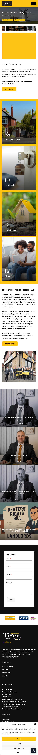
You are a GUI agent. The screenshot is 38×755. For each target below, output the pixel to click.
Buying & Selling (7, 666)
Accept (19, 739)
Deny (19, 743)
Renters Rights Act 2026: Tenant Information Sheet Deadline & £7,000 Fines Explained (19, 530)
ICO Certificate (7, 689)
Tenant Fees (6, 697)
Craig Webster (19, 423)
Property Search (20, 20)
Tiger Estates (20, 461)
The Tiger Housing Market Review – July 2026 (18, 417)
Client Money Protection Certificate (13, 704)
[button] (35, 724)
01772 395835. (9, 83)
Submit (11, 600)
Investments (6, 673)
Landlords (5, 669)
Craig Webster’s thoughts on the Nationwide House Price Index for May (19, 492)
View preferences (19, 748)
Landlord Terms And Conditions (12, 699)
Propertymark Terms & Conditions (12, 709)
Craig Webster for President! (19, 455)
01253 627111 (30, 81)
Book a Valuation (8, 20)
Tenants (5, 676)
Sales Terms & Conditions (10, 706)
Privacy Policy (6, 694)
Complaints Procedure (9, 692)
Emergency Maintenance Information (14, 701)
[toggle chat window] (33, 750)
